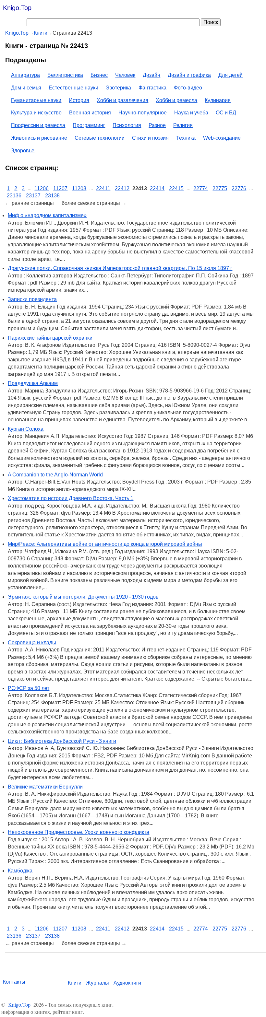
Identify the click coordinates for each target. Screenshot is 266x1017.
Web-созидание (222, 138)
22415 (176, 188)
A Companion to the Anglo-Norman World (55, 474)
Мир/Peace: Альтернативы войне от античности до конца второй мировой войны (105, 544)
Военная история (90, 112)
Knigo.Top (17, 7)
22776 (239, 188)
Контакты (14, 982)
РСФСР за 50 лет (28, 688)
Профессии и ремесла (38, 125)
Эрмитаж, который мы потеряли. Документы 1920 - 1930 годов (83, 597)
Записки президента (32, 299)
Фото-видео (188, 87)
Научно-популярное (142, 112)
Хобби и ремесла (176, 100)
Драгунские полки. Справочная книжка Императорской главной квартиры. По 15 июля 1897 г (120, 268)
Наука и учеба (191, 112)
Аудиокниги (127, 983)
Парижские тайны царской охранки (50, 338)
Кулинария (218, 100)
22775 (219, 188)
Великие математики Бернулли (45, 786)
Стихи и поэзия (150, 138)
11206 (41, 188)
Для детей (230, 75)
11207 (60, 188)
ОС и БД (226, 112)
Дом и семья (26, 87)
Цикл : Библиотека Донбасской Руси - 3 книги (62, 741)
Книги (74, 983)
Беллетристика (65, 75)
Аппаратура (25, 75)
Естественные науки (73, 87)
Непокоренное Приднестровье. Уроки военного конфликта (78, 832)
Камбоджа (20, 870)
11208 (79, 188)
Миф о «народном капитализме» (47, 215)
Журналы (97, 983)
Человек (125, 75)
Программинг (89, 125)
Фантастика (152, 87)
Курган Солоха (25, 429)
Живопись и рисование (39, 138)
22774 (200, 188)
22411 (103, 188)
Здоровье (22, 150)
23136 (14, 195)
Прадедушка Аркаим (33, 383)
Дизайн (151, 75)
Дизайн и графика (189, 75)
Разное (157, 125)
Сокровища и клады (32, 642)
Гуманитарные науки (36, 100)
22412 (122, 188)
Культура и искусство (36, 112)
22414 (157, 188)
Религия (183, 125)
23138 (52, 195)
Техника (186, 138)
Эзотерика (118, 87)
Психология (127, 125)
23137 (33, 195)
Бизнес (99, 75)
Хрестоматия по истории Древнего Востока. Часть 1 (70, 498)
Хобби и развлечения (122, 100)
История (79, 100)
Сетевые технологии (100, 138)
